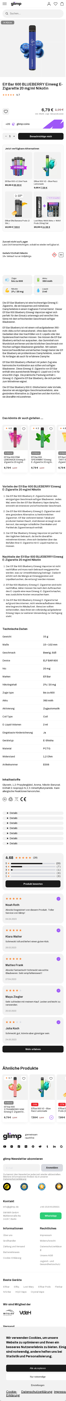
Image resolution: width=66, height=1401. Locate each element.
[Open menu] (4, 4)
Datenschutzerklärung (36, 1391)
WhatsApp (51, 1216)
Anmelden (52, 1167)
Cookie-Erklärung (13, 1393)
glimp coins (23, 124)
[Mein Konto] (49, 4)
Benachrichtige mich (41, 136)
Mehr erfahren (33, 1049)
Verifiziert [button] (58, 899)
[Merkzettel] (55, 4)
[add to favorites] (23, 428)
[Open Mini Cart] (62, 4)
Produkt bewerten (33, 884)
